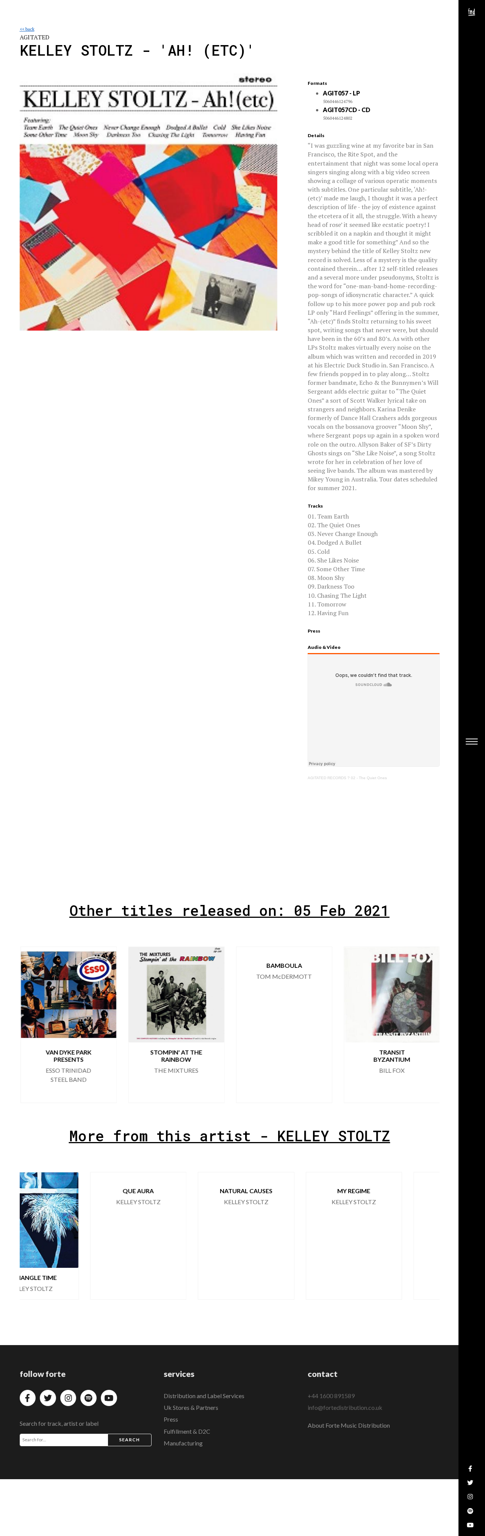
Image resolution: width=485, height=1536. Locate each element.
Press (171, 1419)
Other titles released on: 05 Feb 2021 (229, 910)
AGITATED (34, 37)
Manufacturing (183, 1443)
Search (129, 1439)
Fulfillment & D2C (187, 1431)
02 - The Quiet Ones (369, 778)
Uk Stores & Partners (191, 1407)
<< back (27, 29)
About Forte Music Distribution (349, 1425)
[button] (427, 1025)
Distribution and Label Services (204, 1395)
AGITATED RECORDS (327, 778)
